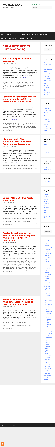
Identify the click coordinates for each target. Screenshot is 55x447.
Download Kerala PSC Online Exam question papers (47, 110)
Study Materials (18, 83)
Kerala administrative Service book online (18, 264)
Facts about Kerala (29, 123)
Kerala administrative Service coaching (15, 86)
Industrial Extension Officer (47, 361)
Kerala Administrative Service (26, 126)
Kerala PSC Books (20, 260)
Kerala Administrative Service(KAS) (12, 80)
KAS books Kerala (18, 262)
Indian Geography (49, 320)
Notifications (11, 324)
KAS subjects (6, 264)
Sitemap (46, 379)
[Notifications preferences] (2, 444)
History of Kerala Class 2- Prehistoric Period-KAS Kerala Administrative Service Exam (17, 141)
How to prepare (28, 258)
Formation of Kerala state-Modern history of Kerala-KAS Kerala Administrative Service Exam (19, 99)
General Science (14, 82)
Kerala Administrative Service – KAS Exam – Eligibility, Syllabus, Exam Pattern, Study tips (18, 301)
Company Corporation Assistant (27, 80)
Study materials (12, 38)
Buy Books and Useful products (11, 258)
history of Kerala (7, 126)
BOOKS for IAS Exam (25, 261)
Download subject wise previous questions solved (47, 123)
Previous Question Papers (47, 289)
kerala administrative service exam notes (27, 127)
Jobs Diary (47, 147)
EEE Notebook (48, 145)
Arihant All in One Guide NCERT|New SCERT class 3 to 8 (48, 80)
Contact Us (29, 38)
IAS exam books (10, 262)
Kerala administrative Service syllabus (21, 270)
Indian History (47, 182)
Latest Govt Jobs (26, 34)
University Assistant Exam (28, 83)
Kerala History (6, 129)
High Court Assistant (23, 82)
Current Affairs (7, 218)
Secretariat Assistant (20, 124)
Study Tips (3, 38)
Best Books (35, 34)
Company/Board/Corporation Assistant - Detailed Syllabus (17, 221)
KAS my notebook (17, 85)
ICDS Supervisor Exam (48, 351)
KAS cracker (9, 85)
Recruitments (47, 284)
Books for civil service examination (12, 261)
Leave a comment (8, 88)
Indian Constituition (49, 337)
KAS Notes (23, 85)
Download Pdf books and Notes (48, 366)
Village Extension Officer (47, 346)
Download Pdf (43, 34)
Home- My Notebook (6, 34)
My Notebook (12, 5)
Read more (26, 77)
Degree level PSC (6, 82)
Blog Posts (16, 34)
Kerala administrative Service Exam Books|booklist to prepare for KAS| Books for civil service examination (20, 236)
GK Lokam (48, 274)
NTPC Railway (48, 149)
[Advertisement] (27, 22)
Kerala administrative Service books (28, 265)
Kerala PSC (21, 38)
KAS (5, 85)
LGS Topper (48, 253)
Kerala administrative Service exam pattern (27, 326)
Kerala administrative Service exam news (15, 268)
